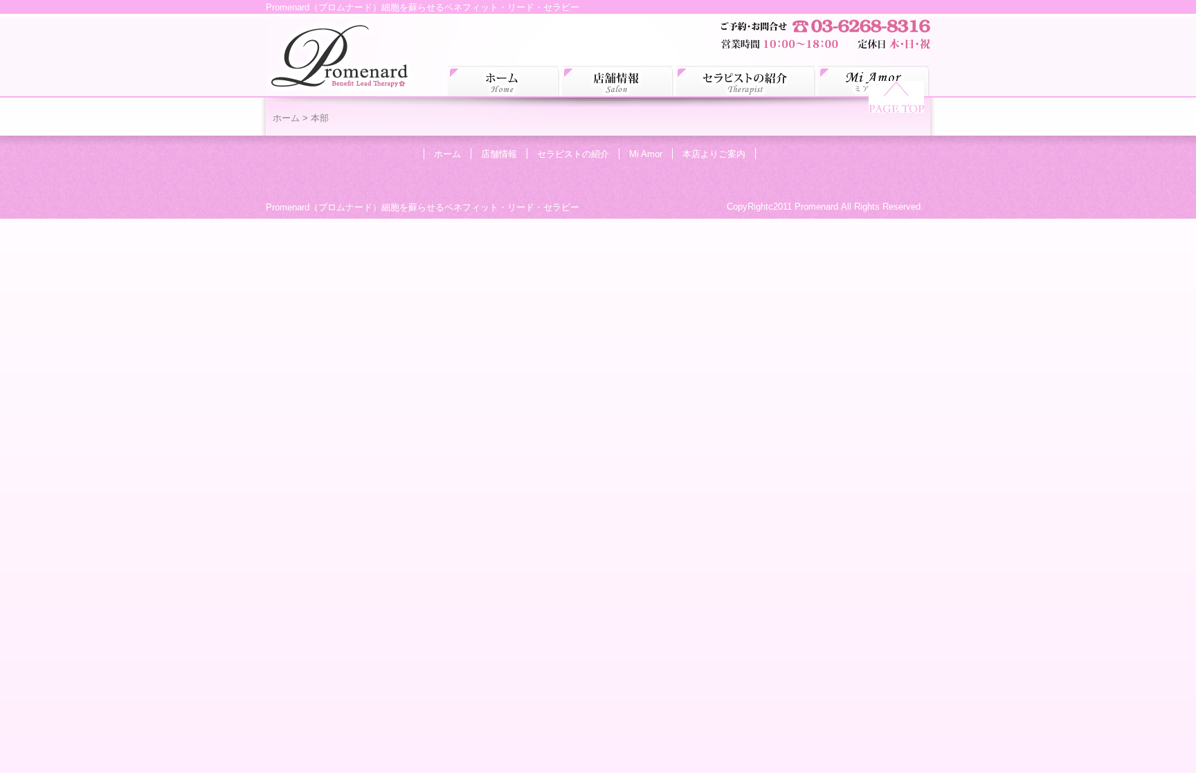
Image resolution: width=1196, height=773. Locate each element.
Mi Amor (645, 154)
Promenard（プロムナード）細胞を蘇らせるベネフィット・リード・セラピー (422, 207)
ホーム (503, 81)
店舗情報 (618, 81)
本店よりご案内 (713, 154)
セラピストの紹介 (746, 81)
